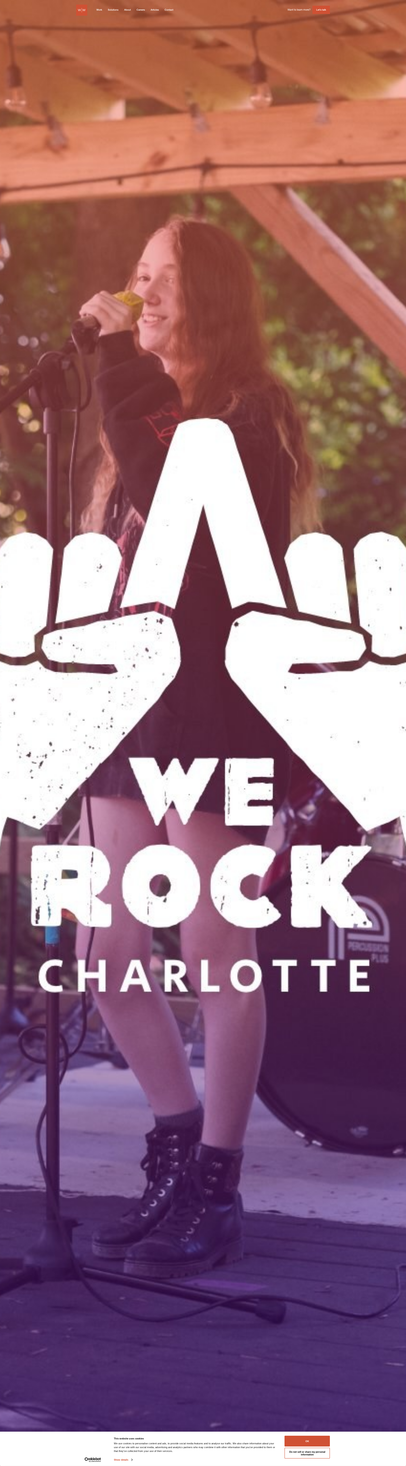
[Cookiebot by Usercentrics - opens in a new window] (93, 1459)
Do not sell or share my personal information (307, 1453)
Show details (121, 1459)
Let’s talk (321, 10)
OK (307, 1441)
